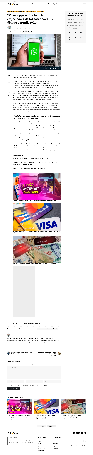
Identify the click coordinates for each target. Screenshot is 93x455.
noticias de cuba (31, 323)
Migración (70, 6)
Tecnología (76, 6)
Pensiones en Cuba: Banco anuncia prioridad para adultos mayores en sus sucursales (34, 263)
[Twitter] (77, 433)
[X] (77, 1)
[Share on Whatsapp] (20, 31)
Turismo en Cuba (51, 6)
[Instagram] (81, 1)
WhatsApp (40, 323)
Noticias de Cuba (12, 6)
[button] (68, 3)
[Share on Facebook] (15, 31)
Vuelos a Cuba (64, 6)
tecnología (36, 323)
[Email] (26, 31)
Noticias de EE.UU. (20, 6)
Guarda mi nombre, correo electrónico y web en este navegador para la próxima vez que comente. (28, 385)
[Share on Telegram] (23, 31)
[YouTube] (79, 1)
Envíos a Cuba (57, 6)
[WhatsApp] (81, 38)
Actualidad (11, 11)
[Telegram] (85, 1)
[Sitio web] (60, 335)
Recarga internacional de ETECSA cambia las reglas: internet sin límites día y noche (34, 200)
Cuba (21, 323)
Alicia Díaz (14, 26)
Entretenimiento (43, 6)
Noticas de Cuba (20, 11)
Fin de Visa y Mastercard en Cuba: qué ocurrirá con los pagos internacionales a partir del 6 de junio (45, 417)
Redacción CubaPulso (40, 420)
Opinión (26, 6)
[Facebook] (75, 1)
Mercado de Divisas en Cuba (34, 6)
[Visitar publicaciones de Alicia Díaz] (9, 27)
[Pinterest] (83, 1)
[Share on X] (18, 31)
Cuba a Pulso (25, 323)
